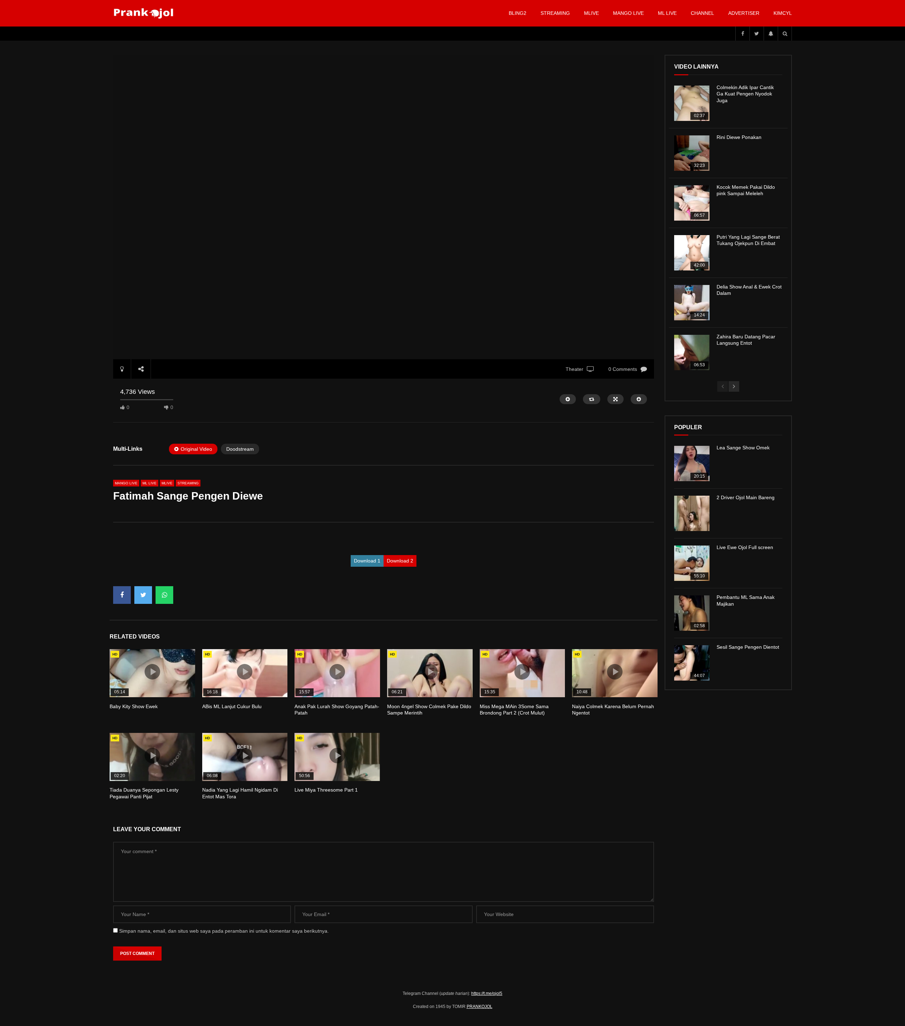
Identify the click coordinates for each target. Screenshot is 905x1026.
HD (114, 654)
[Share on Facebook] (122, 595)
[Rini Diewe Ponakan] (692, 153)
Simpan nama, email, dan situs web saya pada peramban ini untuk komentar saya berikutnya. (224, 931)
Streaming (555, 13)
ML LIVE (667, 13)
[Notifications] (771, 34)
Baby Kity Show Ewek (134, 706)
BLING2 (517, 13)
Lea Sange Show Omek (743, 447)
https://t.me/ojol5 (486, 993)
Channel (702, 13)
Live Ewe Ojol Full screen (745, 547)
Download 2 (400, 561)
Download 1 (367, 561)
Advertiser (743, 13)
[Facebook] (742, 34)
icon (152, 672)
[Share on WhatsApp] (164, 595)
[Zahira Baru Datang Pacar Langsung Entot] (692, 352)
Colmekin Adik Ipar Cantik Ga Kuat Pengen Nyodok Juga (745, 94)
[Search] (785, 34)
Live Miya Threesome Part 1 (326, 790)
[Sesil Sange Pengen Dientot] (692, 663)
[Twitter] (756, 34)
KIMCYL (782, 13)
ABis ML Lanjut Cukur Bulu (232, 706)
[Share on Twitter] (143, 595)
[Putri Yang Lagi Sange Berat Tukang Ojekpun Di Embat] (692, 252)
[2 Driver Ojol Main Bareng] (692, 513)
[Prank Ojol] (144, 13)
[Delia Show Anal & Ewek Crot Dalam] (692, 302)
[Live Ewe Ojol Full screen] (692, 563)
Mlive (591, 13)
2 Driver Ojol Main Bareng (746, 497)
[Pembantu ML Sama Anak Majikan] (692, 613)
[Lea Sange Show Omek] (692, 463)
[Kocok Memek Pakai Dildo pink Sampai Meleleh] (692, 203)
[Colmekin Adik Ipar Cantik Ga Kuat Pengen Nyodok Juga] (692, 103)
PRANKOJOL (479, 1006)
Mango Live (628, 13)
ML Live (149, 483)
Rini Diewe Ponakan (739, 137)
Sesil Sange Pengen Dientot (748, 647)
